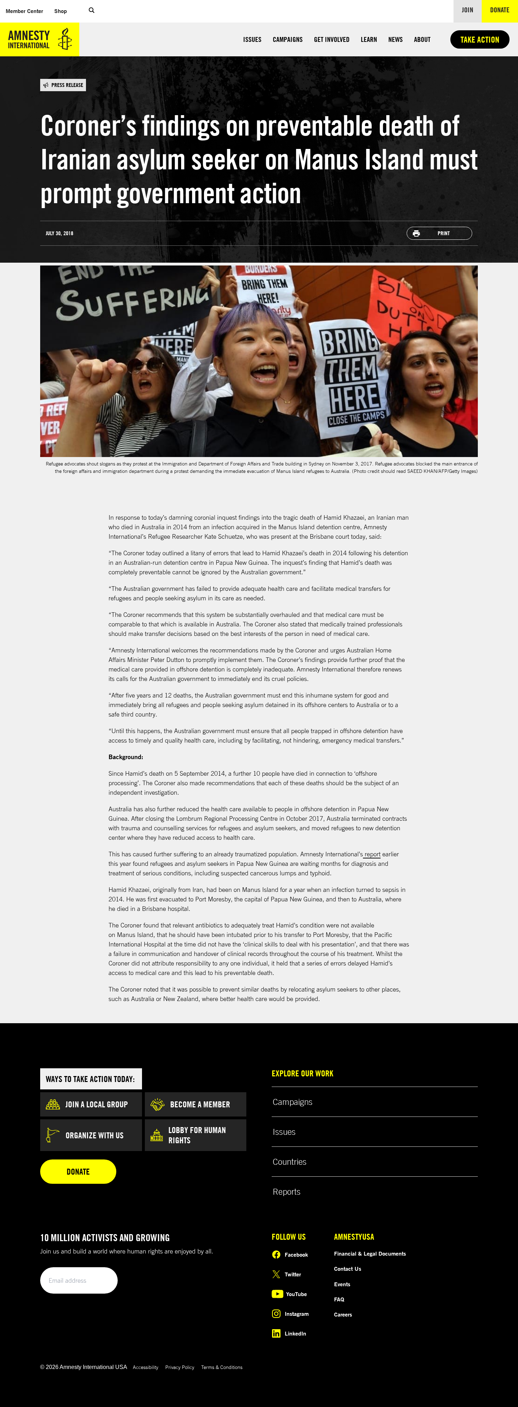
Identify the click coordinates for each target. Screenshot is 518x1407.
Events (342, 1284)
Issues (252, 39)
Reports (287, 1191)
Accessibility (145, 1367)
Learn (369, 39)
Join (467, 9)
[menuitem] (24, 11)
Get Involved (332, 39)
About (422, 39)
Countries (290, 1162)
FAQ (339, 1299)
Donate (504, 9)
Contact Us (347, 1268)
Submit (100, 1281)
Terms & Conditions (221, 1367)
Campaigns (288, 39)
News (395, 39)
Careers (343, 1314)
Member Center (24, 10)
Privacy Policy (179, 1367)
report (372, 854)
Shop (60, 10)
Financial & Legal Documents (370, 1253)
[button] (91, 11)
